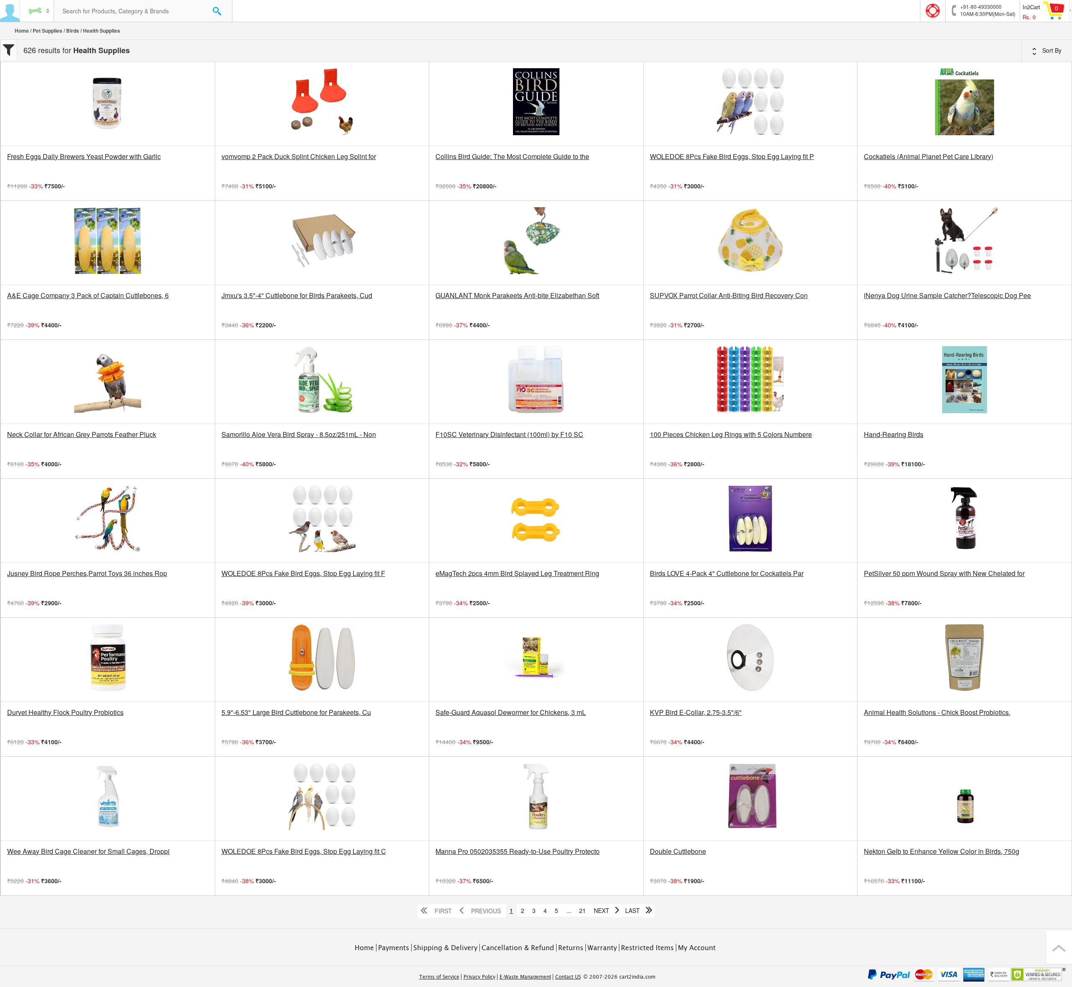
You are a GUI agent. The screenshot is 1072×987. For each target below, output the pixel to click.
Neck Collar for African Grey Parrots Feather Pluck (81, 434)
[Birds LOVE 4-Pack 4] (751, 521)
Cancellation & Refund (518, 947)
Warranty (602, 947)
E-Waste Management (525, 977)
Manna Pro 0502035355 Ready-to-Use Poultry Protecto (518, 851)
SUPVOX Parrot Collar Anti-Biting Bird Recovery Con (729, 295)
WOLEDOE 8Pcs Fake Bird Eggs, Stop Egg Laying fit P (732, 156)
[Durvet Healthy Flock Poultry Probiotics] (108, 660)
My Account (697, 947)
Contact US (568, 977)
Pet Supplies (47, 30)
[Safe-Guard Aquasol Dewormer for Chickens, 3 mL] (536, 660)
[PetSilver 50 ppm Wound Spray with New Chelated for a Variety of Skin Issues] (965, 521)
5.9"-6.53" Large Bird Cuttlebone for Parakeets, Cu (296, 712)
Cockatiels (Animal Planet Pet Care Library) (928, 156)
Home (22, 30)
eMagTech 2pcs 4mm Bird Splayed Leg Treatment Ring (517, 573)
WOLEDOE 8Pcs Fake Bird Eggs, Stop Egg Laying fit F (303, 573)
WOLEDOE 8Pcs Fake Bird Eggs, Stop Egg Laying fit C (304, 851)
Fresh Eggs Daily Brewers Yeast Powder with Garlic (84, 156)
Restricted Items (647, 947)
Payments (393, 947)
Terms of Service (439, 977)
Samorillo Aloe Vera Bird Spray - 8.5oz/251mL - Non (299, 434)
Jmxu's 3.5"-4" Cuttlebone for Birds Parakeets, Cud (297, 295)
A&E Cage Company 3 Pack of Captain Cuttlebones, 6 (88, 295)
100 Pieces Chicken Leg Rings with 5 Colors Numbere (731, 434)
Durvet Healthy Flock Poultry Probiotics (65, 712)
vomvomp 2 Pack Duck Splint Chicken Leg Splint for (299, 156)
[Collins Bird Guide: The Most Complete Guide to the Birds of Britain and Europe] (536, 104)
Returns (570, 947)
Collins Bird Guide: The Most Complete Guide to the (512, 156)
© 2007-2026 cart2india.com (619, 977)
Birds (72, 30)
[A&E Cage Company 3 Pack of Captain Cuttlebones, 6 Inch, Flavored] (108, 243)
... (568, 910)
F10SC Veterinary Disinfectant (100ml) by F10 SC (509, 434)
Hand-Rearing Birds (893, 434)
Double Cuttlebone (678, 851)
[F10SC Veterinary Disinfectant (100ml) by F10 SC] (536, 382)
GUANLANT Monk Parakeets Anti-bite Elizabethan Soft (517, 295)
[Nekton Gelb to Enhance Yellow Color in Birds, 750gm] (965, 798)
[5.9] (322, 660)
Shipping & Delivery (445, 947)
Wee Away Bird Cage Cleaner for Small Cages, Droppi (88, 851)
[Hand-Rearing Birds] (965, 382)
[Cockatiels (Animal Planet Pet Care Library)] (965, 104)
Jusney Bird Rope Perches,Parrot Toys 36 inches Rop (87, 573)
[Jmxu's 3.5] (322, 243)
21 (582, 910)
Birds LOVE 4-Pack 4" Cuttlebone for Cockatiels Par (727, 573)
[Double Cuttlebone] (751, 798)
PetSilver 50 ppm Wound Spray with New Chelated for (944, 573)
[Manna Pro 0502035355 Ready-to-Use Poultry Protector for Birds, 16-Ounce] (536, 798)
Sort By (1051, 50)
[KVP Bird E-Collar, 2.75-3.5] (751, 660)
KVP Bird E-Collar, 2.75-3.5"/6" (696, 712)
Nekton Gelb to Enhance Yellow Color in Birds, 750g (941, 851)
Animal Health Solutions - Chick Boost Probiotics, (937, 712)
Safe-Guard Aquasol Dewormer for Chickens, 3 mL (511, 712)
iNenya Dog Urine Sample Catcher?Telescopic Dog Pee (947, 295)
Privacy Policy (479, 977)
